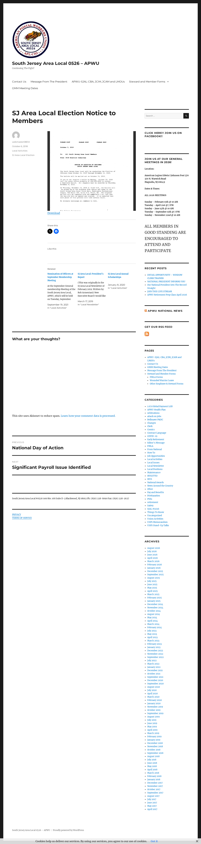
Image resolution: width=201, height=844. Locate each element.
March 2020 (153, 697)
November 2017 (155, 786)
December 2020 (155, 680)
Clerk (149, 426)
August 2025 (153, 578)
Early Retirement (155, 439)
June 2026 (152, 554)
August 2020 (153, 687)
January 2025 (153, 601)
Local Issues (153, 462)
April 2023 (152, 637)
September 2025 (155, 574)
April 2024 (152, 621)
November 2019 (155, 706)
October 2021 (153, 673)
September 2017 (155, 792)
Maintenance (153, 472)
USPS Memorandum (157, 522)
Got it (154, 841)
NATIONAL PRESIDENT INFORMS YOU (166, 281)
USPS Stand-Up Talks (158, 525)
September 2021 (155, 677)
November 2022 (155, 654)
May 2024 (152, 617)
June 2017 (152, 802)
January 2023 (153, 647)
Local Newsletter (155, 466)
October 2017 (153, 789)
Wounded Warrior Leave (162, 380)
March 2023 (153, 640)
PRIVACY (16, 514)
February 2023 (154, 644)
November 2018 (155, 746)
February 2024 (154, 627)
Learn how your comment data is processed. (88, 415)
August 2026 (153, 548)
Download (53, 213)
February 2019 (154, 736)
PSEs (149, 499)
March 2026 (153, 561)
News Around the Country (160, 485)
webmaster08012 (21, 142)
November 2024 (155, 607)
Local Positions (155, 469)
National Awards (155, 482)
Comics (151, 429)
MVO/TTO (152, 476)
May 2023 (152, 634)
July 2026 (152, 551)
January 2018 (153, 779)
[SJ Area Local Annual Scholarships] (123, 281)
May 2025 (152, 587)
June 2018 (152, 763)
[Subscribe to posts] (147, 333)
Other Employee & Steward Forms (166, 383)
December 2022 (155, 650)
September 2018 (155, 753)
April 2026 (152, 558)
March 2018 (153, 773)
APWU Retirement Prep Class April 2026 (167, 294)
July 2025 (152, 581)
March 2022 (153, 663)
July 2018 (151, 759)
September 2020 (155, 683)
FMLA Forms (156, 377)
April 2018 (152, 769)
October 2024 (154, 611)
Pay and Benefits (155, 492)
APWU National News (165, 310)
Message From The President (49, 81)
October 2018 (153, 749)
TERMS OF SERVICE (22, 518)
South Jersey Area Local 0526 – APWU (55, 63)
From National (154, 449)
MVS (149, 479)
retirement (152, 502)
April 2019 (152, 730)
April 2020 (152, 693)
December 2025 (155, 571)
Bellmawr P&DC (155, 419)
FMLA (150, 446)
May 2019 (152, 726)
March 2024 (153, 624)
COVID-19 (152, 436)
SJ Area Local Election (23, 155)
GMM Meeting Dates (25, 88)
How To (151, 452)
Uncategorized (154, 515)
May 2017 (152, 806)
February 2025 (154, 597)
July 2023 (151, 630)
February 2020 (154, 700)
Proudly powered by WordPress (68, 830)
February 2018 (154, 776)
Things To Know (155, 512)
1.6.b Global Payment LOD (160, 406)
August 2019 (153, 716)
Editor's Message (156, 442)
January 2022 (153, 667)
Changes (151, 423)
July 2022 (152, 660)
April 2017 (152, 809)
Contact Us (19, 81)
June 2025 (152, 584)
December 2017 (155, 782)
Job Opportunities (156, 456)
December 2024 (155, 604)
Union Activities (155, 518)
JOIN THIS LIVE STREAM (159, 291)
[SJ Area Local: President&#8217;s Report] (93, 289)
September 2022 (155, 657)
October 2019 (153, 710)
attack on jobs (154, 416)
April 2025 (152, 591)
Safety (150, 505)
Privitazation (153, 495)
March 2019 (153, 733)
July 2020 (152, 690)
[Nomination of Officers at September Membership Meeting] (62, 291)
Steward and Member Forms (147, 81)
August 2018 (153, 756)
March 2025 (153, 594)
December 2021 (155, 670)
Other (150, 489)
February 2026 (154, 564)
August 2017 (153, 796)
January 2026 (154, 568)
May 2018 (152, 766)
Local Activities (19, 150)
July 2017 (151, 799)
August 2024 (153, 614)
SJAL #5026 (153, 509)
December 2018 (155, 743)
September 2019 (155, 713)
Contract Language (156, 433)
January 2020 (153, 703)
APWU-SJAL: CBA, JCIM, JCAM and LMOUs (98, 81)
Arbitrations (153, 413)
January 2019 (153, 740)
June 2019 (152, 723)
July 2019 (151, 720)
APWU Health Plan (156, 409)
